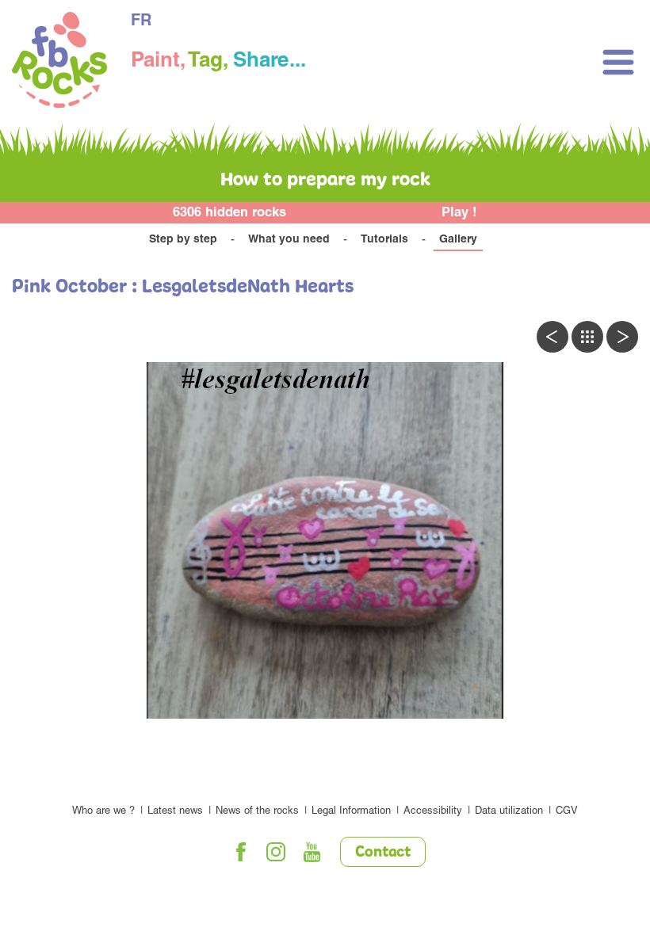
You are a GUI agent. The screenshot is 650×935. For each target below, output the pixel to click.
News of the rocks (257, 812)
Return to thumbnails (587, 337)
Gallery (458, 240)
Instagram (276, 852)
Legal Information (351, 812)
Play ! (459, 213)
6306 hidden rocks (229, 213)
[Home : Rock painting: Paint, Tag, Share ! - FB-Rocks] (59, 62)
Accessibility (432, 812)
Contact (383, 853)
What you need (289, 240)
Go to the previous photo (552, 337)
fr (141, 22)
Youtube (312, 852)
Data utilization (509, 812)
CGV (567, 812)
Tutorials (384, 240)
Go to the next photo (622, 337)
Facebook (241, 852)
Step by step (183, 240)
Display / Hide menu (618, 62)
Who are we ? (103, 812)
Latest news (175, 812)
